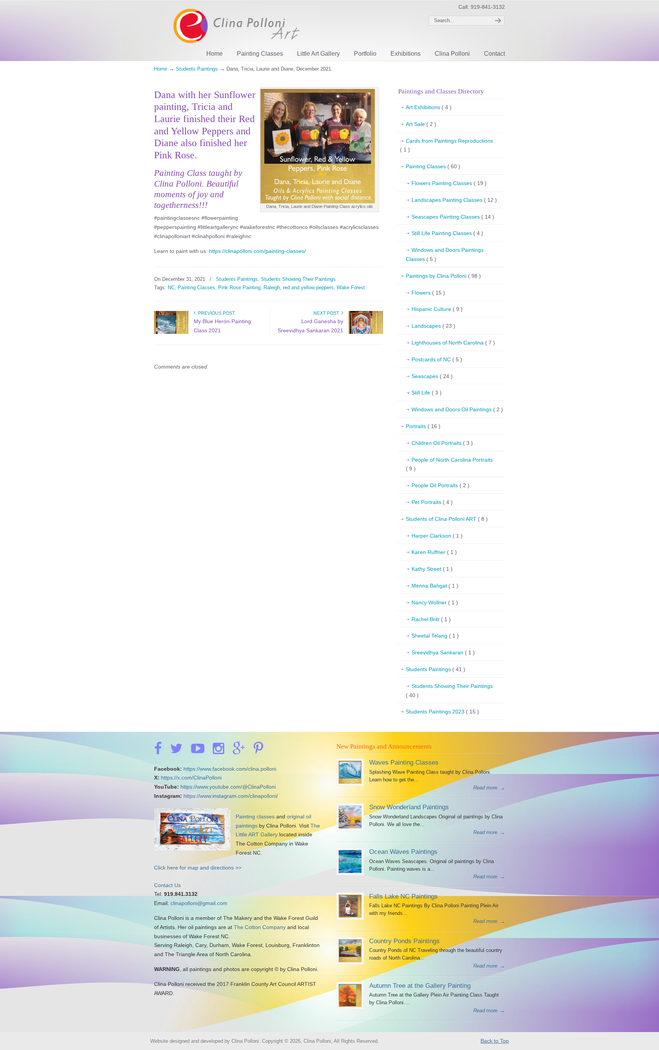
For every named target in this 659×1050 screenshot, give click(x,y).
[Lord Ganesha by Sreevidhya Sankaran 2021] (366, 332)
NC (171, 287)
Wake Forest (351, 287)
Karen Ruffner (434, 552)
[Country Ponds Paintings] (350, 960)
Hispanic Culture (437, 309)
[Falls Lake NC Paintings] (350, 916)
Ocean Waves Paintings (403, 851)
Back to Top (495, 1041)
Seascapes (432, 376)
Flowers (428, 293)
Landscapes (433, 326)
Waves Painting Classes (404, 762)
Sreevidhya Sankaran (443, 652)
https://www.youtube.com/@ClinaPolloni (228, 787)
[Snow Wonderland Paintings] (350, 826)
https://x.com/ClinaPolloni (191, 778)
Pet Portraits (432, 502)
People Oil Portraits (440, 485)
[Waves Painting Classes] (350, 782)
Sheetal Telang (435, 636)
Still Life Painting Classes (447, 233)
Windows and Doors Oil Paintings (457, 409)
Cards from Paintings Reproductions (446, 145)
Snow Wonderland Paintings (409, 807)
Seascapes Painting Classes (452, 217)
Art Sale (421, 124)
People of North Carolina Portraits (449, 464)
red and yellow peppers (308, 287)
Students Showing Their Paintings (298, 279)
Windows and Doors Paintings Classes (445, 254)
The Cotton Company (260, 927)
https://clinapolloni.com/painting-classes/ (257, 251)
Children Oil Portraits (442, 443)
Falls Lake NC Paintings (403, 896)
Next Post (327, 313)
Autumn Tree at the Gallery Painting (420, 985)
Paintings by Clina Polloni (443, 276)
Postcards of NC (436, 359)
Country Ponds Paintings (404, 941)
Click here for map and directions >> (197, 868)
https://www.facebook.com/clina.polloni (229, 769)
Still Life (426, 393)
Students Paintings (197, 69)
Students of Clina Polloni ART (447, 519)
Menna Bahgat (434, 586)
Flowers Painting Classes (449, 183)
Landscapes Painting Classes (454, 200)
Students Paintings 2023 (442, 712)
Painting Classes (196, 287)
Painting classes (255, 816)
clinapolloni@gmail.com (198, 903)
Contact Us (167, 885)
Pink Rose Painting (239, 287)
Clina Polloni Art (237, 29)
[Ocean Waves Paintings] (350, 871)
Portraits (423, 426)
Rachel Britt (431, 619)
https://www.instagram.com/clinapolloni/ (230, 796)
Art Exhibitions (429, 107)
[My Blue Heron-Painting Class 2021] (171, 332)
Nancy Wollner (434, 602)
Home (160, 69)
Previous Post (215, 313)
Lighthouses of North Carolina (453, 343)
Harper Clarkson (437, 536)
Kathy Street (432, 569)
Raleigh (272, 287)
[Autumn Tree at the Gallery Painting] (350, 1005)
